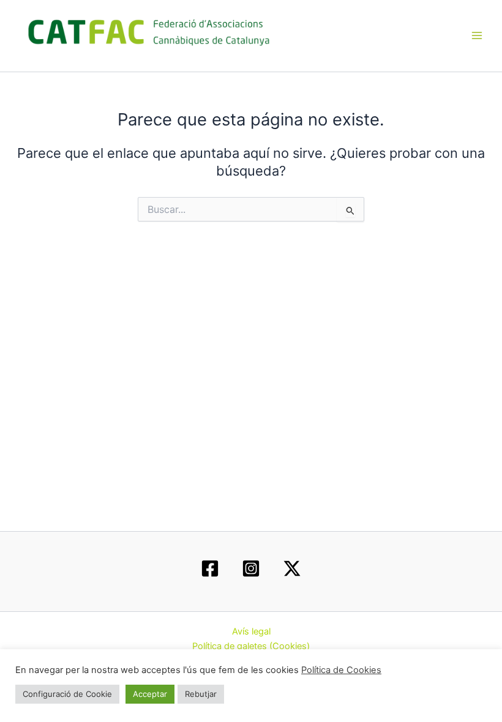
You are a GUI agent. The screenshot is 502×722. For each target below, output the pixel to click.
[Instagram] (251, 568)
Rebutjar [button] (201, 694)
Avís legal (251, 631)
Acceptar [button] (150, 694)
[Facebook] (210, 568)
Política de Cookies (341, 669)
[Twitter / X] (292, 568)
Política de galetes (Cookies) (251, 646)
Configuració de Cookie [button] (67, 694)
